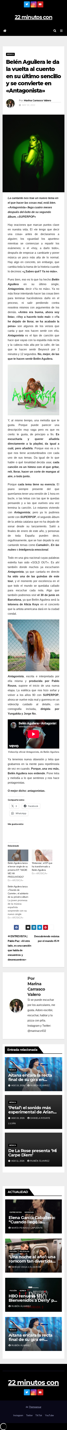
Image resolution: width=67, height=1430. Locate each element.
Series (23, 1291)
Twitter (29, 1415)
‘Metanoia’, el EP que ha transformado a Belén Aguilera (42, 866)
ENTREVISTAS (16, 1212)
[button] (54, 30)
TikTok (38, 1415)
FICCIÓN (13, 1251)
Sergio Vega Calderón (26, 1267)
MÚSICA (10, 54)
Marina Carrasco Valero (37, 100)
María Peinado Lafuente (27, 1228)
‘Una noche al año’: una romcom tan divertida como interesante (32, 1261)
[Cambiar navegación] (61, 31)
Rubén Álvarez (40, 1085)
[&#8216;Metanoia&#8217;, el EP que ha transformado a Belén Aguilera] (42, 855)
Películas (24, 1251)
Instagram (18, 1415)
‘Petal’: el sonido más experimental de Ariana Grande (32, 1112)
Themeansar (35, 1407)
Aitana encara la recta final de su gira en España (30, 1079)
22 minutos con (33, 17)
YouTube (49, 1415)
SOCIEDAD (29, 1212)
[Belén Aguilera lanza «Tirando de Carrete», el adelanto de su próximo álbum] (20, 902)
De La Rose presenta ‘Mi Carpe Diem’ (32, 1152)
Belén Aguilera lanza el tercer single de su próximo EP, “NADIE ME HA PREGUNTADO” (18, 870)
